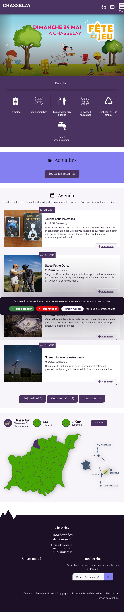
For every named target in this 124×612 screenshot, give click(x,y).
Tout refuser (49, 309)
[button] (6, 45)
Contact (27, 593)
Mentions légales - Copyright (52, 593)
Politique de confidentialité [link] (100, 308)
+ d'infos (99, 422)
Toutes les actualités (62, 173)
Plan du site (112, 593)
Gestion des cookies (108, 598)
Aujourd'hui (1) (32, 398)
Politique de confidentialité (87, 593)
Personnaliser (72, 309)
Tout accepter (23, 309)
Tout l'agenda (92, 398)
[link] (112, 8)
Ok (108, 577)
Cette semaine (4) (62, 398)
